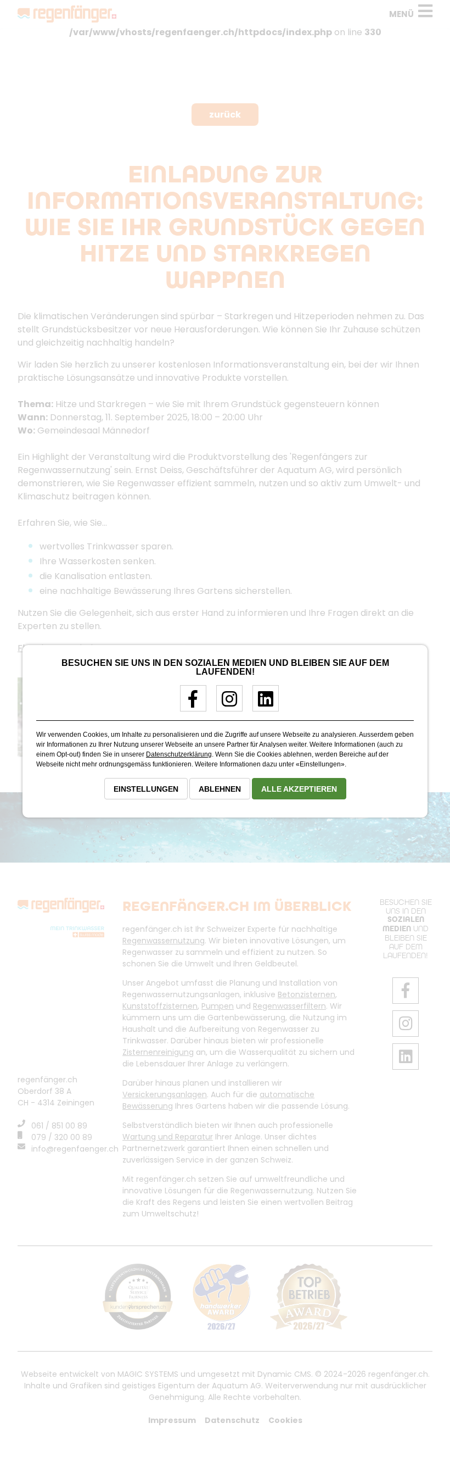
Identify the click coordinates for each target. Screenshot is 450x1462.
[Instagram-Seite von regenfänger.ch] (225, 703)
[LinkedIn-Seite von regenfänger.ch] (261, 703)
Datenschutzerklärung (179, 754)
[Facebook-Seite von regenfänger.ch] (189, 703)
